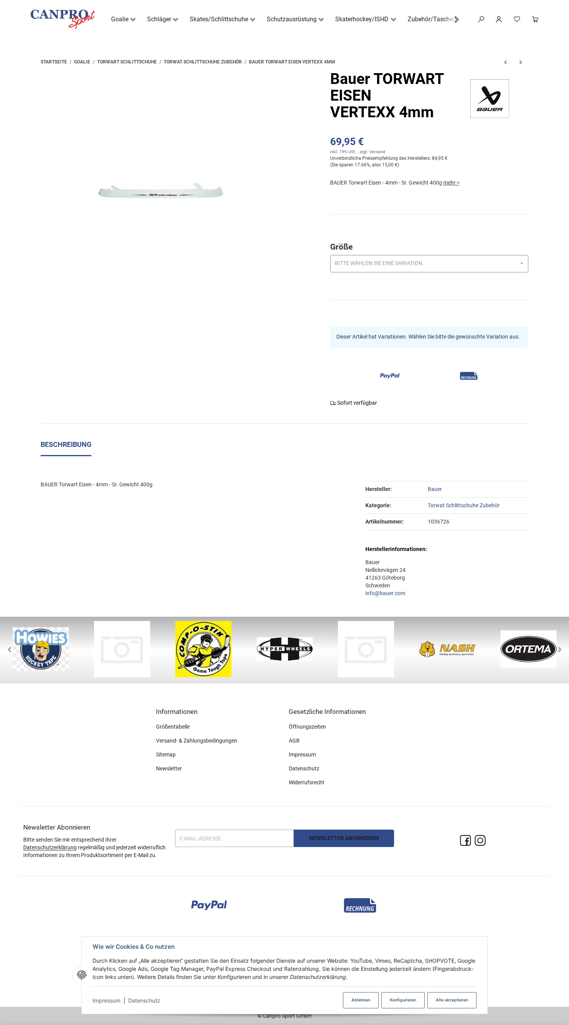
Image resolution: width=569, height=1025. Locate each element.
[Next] (559, 650)
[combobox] (429, 263)
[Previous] (9, 650)
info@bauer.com (385, 593)
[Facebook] (465, 841)
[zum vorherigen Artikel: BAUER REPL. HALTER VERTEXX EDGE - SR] (505, 62)
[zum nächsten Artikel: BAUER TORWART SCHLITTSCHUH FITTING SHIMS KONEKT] (520, 62)
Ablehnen (360, 1000)
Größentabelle (173, 727)
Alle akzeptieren (452, 1000)
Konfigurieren (403, 1000)
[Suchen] (481, 19)
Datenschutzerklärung (50, 847)
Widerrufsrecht (306, 782)
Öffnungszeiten (307, 727)
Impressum (106, 1000)
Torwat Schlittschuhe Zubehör (464, 505)
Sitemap (166, 754)
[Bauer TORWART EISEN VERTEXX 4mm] (161, 191)
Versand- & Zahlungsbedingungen (196, 741)
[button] (452, 19)
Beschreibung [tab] (66, 444)
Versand (377, 151)
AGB (294, 741)
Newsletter (169, 768)
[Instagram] (480, 841)
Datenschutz (144, 1000)
